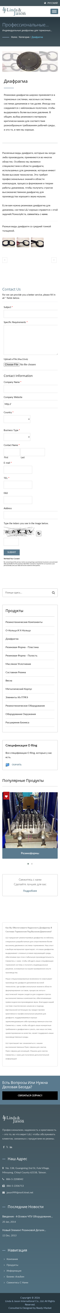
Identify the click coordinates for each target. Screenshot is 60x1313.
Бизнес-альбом (15, 1276)
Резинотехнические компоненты (24, 622)
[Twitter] (7, 1147)
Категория (24, 37)
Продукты (12, 1265)
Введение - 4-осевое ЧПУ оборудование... (27, 1216)
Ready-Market (44, 1308)
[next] (54, 260)
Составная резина (16, 672)
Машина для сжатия (39, 1051)
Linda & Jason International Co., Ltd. (24, 1301)
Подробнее (30, 891)
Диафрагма (37, 37)
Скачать (16, 764)
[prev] (4, 260)
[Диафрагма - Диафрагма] (8, 242)
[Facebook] (3, 1147)
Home (14, 37)
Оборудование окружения (21, 714)
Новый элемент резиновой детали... (24, 1230)
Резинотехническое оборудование (25, 706)
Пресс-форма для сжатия (35, 1047)
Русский (53, 3)
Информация (14, 1271)
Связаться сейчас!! (30, 1095)
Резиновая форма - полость (21, 655)
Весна (9, 680)
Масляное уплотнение (18, 664)
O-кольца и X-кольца (18, 630)
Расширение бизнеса (17, 722)
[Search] (53, 593)
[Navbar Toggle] (54, 11)
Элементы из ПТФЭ (17, 697)
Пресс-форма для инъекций (17, 1051)
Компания (12, 1259)
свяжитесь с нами (37, 214)
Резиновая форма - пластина (22, 647)
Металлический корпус (19, 689)
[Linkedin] (11, 1147)
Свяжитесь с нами (13, 1055)
